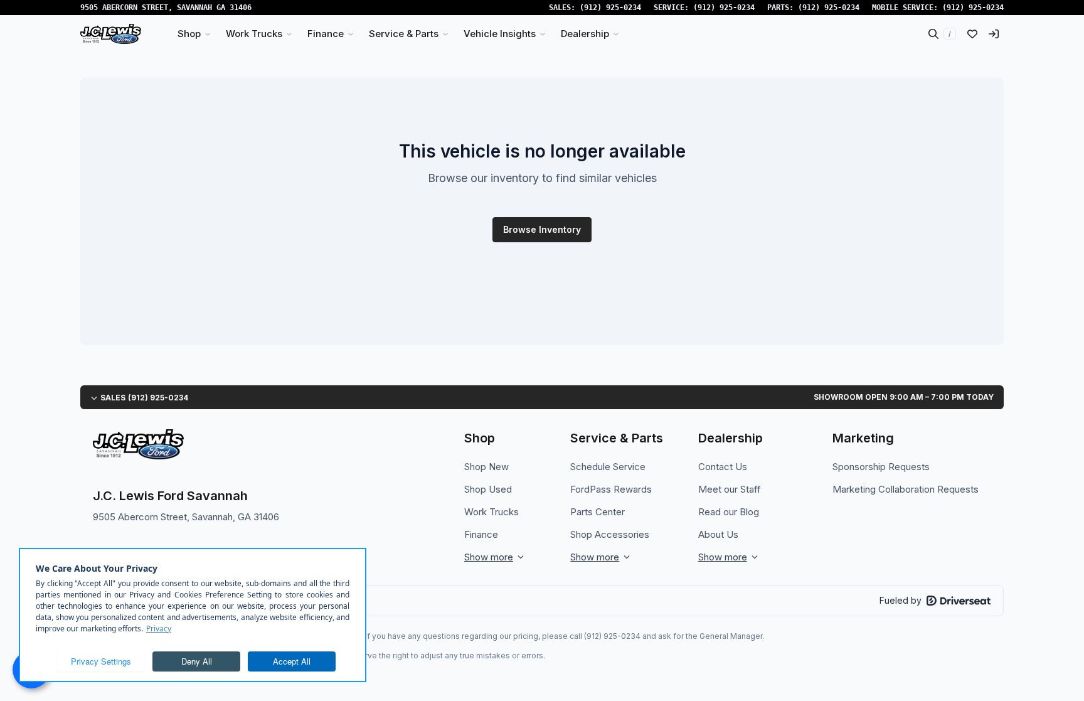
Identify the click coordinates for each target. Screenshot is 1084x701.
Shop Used (488, 489)
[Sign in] (994, 34)
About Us (718, 534)
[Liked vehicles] (972, 34)
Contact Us (722, 467)
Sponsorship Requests (881, 467)
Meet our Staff (729, 489)
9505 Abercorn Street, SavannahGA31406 (166, 7)
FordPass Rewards (611, 489)
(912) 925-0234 (610, 7)
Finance (481, 534)
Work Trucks (491, 512)
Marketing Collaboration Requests (905, 489)
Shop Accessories (609, 534)
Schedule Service (608, 467)
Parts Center (597, 512)
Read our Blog (728, 512)
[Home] (110, 34)
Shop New (486, 467)
